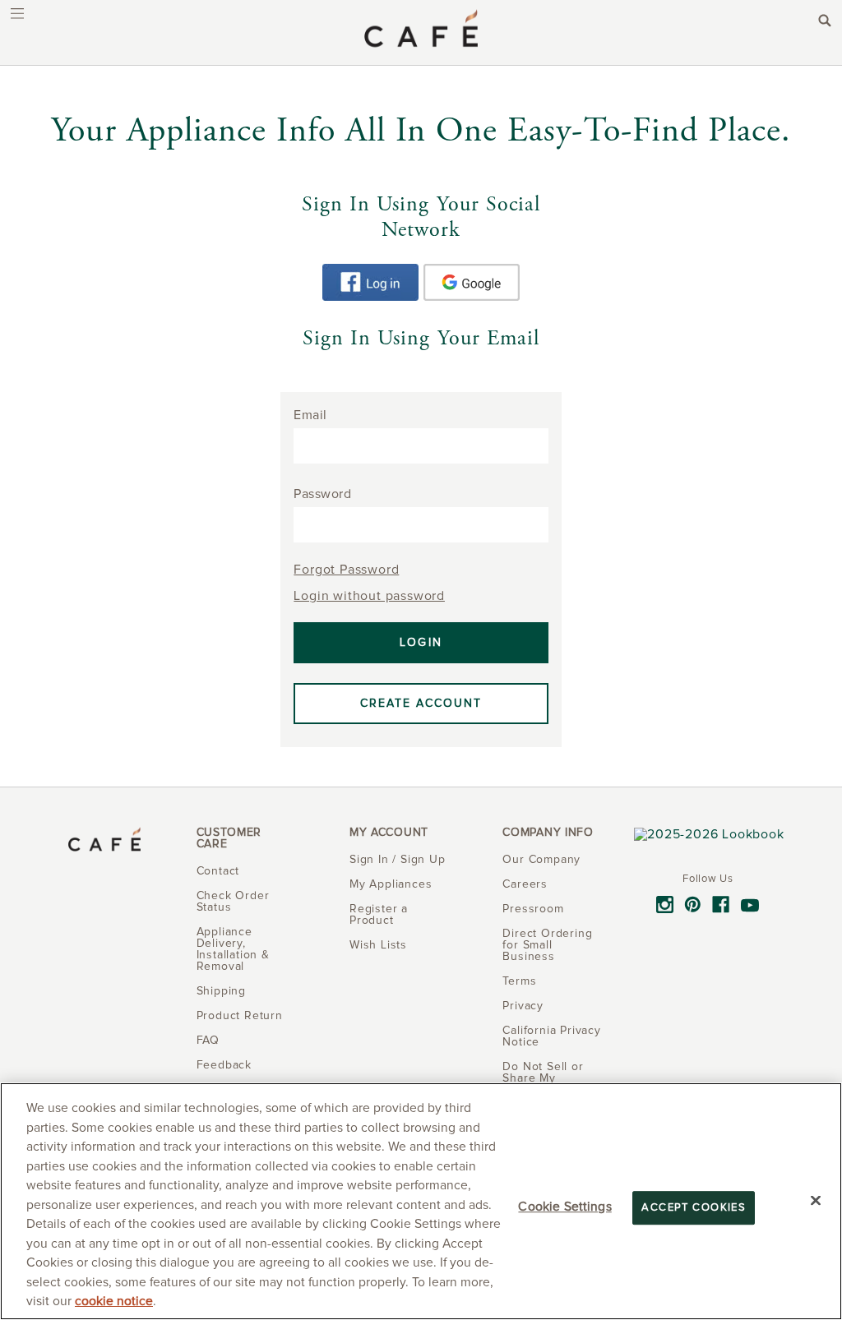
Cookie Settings (564, 1207)
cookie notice (114, 1301)
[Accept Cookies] (816, 1200)
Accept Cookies (693, 1207)
